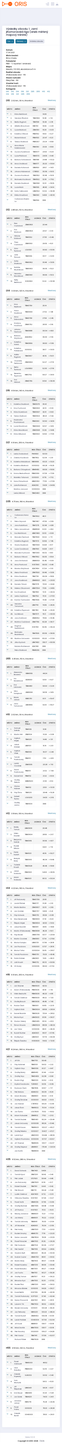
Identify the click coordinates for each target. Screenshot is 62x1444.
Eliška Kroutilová (21, 195)
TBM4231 (28, 1397)
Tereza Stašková (21, 142)
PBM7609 (34, 1339)
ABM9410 (34, 1072)
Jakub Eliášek (17, 745)
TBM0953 (29, 268)
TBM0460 (36, 493)
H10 (43, 91)
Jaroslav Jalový (17, 1402)
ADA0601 (35, 1033)
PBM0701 (35, 954)
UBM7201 (34, 1284)
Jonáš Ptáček (19, 903)
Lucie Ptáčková (21, 156)
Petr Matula (19, 1092)
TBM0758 (28, 318)
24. (12, 610)
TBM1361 (36, 195)
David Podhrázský (19, 770)
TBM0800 (36, 919)
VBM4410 (28, 1393)
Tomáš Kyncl (20, 1174)
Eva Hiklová (17, 381)
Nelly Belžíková (18, 281)
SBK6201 (34, 1312)
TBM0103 (34, 1080)
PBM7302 (34, 1304)
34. (12, 1300)
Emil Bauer (18, 1393)
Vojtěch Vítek (17, 752)
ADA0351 (35, 485)
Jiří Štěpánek (18, 1387)
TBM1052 (28, 237)
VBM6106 (34, 1202)
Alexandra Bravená (18, 673)
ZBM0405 (36, 1021)
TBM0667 (36, 412)
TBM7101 (34, 1273)
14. (11, 167)
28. (12, 627)
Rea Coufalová (18, 224)
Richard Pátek (20, 1339)
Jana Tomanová (18, 705)
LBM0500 (35, 1017)
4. (11, 126)
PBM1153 (36, 138)
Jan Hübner (19, 1104)
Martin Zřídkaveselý (22, 931)
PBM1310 (28, 752)
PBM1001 (28, 878)
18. (11, 183)
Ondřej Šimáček (21, 1100)
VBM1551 (36, 167)
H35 (22, 94)
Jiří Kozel (18, 1323)
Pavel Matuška (21, 1269)
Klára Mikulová (20, 434)
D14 (17, 91)
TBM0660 (36, 426)
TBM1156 (36, 200)
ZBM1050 (28, 243)
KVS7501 (34, 1210)
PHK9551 (35, 454)
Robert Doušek (20, 1186)
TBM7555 (35, 633)
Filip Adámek (20, 1064)
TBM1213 (28, 792)
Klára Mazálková (21, 430)
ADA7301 (34, 1300)
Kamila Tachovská (22, 600)
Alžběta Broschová (22, 126)
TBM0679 (36, 404)
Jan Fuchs (19, 1273)
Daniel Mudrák (20, 1013)
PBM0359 (35, 473)
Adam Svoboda (17, 878)
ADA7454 (35, 568)
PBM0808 (36, 931)
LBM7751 (35, 605)
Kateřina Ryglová (21, 541)
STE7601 (34, 1178)
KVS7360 (35, 564)
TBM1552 (36, 179)
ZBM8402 (34, 1316)
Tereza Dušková (20, 416)
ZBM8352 (36, 618)
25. (12, 614)
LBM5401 (28, 1388)
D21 (27, 91)
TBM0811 (35, 927)
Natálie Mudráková (18, 268)
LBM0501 (35, 1037)
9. (11, 147)
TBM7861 (35, 592)
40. (12, 1323)
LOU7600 (35, 1111)
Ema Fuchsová (20, 408)
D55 (38, 91)
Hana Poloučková (21, 481)
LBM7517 (34, 1276)
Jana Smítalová (21, 560)
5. (11, 130)
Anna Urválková (21, 163)
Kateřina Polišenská (18, 349)
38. (12, 1316)
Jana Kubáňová (21, 525)
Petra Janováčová (22, 529)
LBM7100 (34, 1280)
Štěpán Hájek (19, 923)
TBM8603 (35, 1127)
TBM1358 (36, 183)
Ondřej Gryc (19, 1076)
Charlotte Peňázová (18, 362)
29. (12, 633)
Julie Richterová (20, 485)
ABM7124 (34, 1245)
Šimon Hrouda (20, 1025)
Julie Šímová (17, 256)
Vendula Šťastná (21, 118)
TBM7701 (34, 1060)
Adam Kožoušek (21, 1115)
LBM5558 (29, 692)
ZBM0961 (28, 275)
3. (11, 122)
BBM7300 (34, 1327)
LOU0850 (28, 368)
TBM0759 (28, 305)
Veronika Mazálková (18, 274)
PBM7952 (35, 557)
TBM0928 (28, 866)
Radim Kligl (19, 1080)
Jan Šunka (19, 1111)
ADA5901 (34, 1225)
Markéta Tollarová (21, 477)
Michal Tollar (19, 950)
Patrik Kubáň (16, 853)
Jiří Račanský (19, 899)
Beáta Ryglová (20, 122)
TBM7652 (35, 516)
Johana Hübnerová (22, 171)
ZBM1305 (28, 764)
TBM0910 (28, 859)
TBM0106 (34, 1068)
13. (11, 163)
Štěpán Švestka (20, 1041)
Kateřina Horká (17, 343)
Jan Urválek (19, 911)
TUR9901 (34, 1084)
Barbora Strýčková (18, 337)
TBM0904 (28, 834)
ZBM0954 (29, 231)
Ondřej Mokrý (20, 1072)
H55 (28, 94)
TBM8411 (34, 1221)
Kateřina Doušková (21, 404)
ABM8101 (34, 1323)
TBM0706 (36, 899)
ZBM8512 (34, 1115)
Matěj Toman (16, 828)
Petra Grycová (20, 521)
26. (12, 618)
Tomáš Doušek (20, 1119)
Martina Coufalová (22, 622)
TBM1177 (36, 163)
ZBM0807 (36, 907)
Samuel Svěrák (17, 729)
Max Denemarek (20, 919)
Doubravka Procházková (19, 421)
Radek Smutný (21, 1233)
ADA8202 (34, 1092)
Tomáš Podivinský (22, 1296)
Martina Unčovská (22, 638)
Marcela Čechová (22, 537)
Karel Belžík (19, 1292)
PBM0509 (35, 994)
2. (11, 118)
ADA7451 (35, 646)
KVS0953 (28, 281)
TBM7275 (35, 525)
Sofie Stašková (18, 262)
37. (12, 1312)
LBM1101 (28, 745)
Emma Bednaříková (22, 473)
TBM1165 (36, 187)
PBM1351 (36, 147)
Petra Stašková (21, 650)
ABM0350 (36, 481)
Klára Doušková (21, 576)
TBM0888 (28, 331)
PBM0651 (35, 421)
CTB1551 (36, 171)
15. (11, 171)
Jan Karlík (19, 1151)
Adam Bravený (20, 1096)
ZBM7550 (36, 572)
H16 (12, 94)
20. (12, 191)
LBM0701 (35, 942)
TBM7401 (34, 1170)
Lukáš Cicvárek (17, 764)
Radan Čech (19, 1005)
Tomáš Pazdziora (21, 954)
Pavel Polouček (21, 1241)
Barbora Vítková (21, 557)
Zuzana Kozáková (22, 175)
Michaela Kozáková (23, 179)
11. (11, 156)
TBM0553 (36, 434)
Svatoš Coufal (20, 1257)
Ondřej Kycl (18, 1037)
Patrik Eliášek (19, 958)
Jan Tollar (18, 1029)
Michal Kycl (18, 1017)
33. (12, 1296)
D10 (7, 91)
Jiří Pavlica (19, 1210)
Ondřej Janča (17, 803)
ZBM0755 (28, 381)
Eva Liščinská (17, 686)
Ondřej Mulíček (21, 1206)
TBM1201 (28, 739)
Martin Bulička (20, 907)
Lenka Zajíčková (21, 596)
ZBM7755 (35, 622)
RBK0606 (35, 1001)
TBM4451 (29, 686)
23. (12, 605)
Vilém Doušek (17, 834)
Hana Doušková (18, 311)
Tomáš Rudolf (20, 1316)
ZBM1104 (28, 734)
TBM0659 (28, 312)
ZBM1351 (36, 130)
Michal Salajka (20, 942)
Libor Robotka (17, 1369)
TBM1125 (28, 729)
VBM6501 (34, 1214)
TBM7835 (34, 1088)
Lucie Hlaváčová (20, 426)
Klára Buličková (21, 114)
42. (12, 1331)
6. (11, 134)
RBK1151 (35, 126)
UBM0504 (36, 1025)
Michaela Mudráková (19, 633)
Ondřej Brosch (20, 1001)
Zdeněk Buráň (17, 1414)
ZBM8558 (36, 529)
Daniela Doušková (22, 183)
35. (12, 1304)
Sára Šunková (17, 249)
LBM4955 (29, 705)
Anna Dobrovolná (18, 318)
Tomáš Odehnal (20, 998)
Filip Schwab (19, 915)
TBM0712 (35, 962)
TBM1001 (28, 853)
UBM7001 (34, 1229)
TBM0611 (35, 1005)
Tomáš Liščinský (21, 1221)
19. (11, 187)
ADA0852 (28, 337)
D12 (12, 91)
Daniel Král (18, 776)
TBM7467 (35, 521)
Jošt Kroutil (18, 962)
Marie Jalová (16, 698)
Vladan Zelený (20, 1021)
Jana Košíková (21, 618)
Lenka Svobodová (21, 454)
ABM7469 (36, 533)
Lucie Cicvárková (21, 549)
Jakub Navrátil (20, 927)
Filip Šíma (18, 792)
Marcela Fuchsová (22, 553)
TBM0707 (35, 911)
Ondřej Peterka (21, 1131)
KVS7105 (34, 1292)
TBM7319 (34, 1249)
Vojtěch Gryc (20, 1068)
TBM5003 (28, 1362)
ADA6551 (29, 680)
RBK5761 (29, 698)
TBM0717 (35, 903)
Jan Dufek (18, 1397)
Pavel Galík (19, 1202)
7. (11, 138)
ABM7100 (34, 1241)
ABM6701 (34, 1233)
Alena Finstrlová (21, 572)
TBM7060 (36, 545)
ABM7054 (36, 588)
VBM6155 (29, 673)
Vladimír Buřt (20, 1253)
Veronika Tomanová (19, 605)
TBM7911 (34, 1186)
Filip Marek (18, 935)
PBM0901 (28, 872)
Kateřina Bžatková (21, 465)
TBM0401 (34, 1119)
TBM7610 (34, 1261)
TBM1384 (36, 118)
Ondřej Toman (20, 1276)
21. (11, 195)
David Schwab (20, 1170)
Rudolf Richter (19, 1033)
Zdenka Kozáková (21, 457)
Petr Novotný (20, 1331)
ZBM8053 (36, 560)
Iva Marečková (18, 679)
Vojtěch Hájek (17, 739)
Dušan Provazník (21, 1300)
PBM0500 (36, 998)
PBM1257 (36, 142)
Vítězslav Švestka (22, 1198)
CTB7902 (34, 1104)
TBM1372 (36, 156)
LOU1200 (28, 797)
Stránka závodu (36, 41)
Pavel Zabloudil (18, 1362)
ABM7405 (34, 1206)
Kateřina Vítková (21, 134)
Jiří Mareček (20, 1225)
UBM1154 (36, 191)
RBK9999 (35, 461)
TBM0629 (35, 1013)
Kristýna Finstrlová (18, 324)
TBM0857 (28, 356)
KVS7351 (35, 627)
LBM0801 (35, 958)
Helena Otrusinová (22, 588)
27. (12, 622)
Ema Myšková (17, 305)
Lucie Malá (19, 187)
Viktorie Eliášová (17, 237)
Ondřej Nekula (17, 781)
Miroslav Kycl (20, 1280)
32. (12, 1292)
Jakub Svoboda (17, 872)
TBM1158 (36, 122)
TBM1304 (28, 804)
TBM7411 (34, 1335)
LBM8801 (34, 1147)
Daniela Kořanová (22, 167)
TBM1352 (36, 175)
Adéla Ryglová (17, 355)
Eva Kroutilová (20, 592)
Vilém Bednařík (20, 994)
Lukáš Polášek (20, 1320)
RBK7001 (34, 1269)
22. (12, 600)
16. (12, 175)
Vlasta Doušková (21, 545)
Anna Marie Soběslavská (20, 146)
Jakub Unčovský (21, 1123)
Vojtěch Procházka (22, 1139)
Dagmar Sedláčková (19, 627)
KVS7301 (34, 1198)
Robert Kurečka (21, 1265)
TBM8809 (34, 1151)
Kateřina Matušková (22, 461)
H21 (17, 94)
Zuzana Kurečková (22, 152)
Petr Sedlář (19, 1249)
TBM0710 (35, 915)
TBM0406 (35, 1076)
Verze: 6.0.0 (30, 1437)
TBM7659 (35, 537)
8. (11, 142)
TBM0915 (28, 841)
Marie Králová (20, 138)
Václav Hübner (17, 787)
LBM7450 (35, 642)
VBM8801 (34, 1096)
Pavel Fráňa (16, 1408)
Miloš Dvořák (20, 1327)
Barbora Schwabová (23, 159)
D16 (22, 91)
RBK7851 (35, 610)
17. (11, 179)
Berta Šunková (17, 368)
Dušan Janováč (21, 1237)
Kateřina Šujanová (22, 610)
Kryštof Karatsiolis (22, 1084)
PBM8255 (35, 650)
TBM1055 (28, 256)
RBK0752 (28, 375)
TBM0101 (34, 1064)
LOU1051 (28, 250)
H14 (7, 94)
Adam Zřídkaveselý (22, 990)
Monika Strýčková (22, 568)
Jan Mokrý (19, 1218)
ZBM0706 (36, 935)
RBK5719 (28, 1402)
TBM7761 (35, 576)
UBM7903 (34, 1182)
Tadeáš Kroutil (17, 866)
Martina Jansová (21, 489)
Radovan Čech (21, 1088)
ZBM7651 (35, 549)
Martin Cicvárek (20, 939)
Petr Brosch (19, 1190)
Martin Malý (19, 1261)
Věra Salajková (18, 692)
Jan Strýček (19, 986)
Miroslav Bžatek (21, 1288)
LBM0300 (35, 1135)
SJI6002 (28, 1375)
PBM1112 (28, 776)
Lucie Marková (20, 130)
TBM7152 (35, 596)
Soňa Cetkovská (21, 191)
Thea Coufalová (18, 243)
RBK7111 (33, 1190)
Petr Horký (19, 1229)
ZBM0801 (35, 939)
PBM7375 (35, 584)
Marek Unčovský (21, 1308)
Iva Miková (19, 614)
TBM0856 (28, 343)
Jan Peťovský (20, 1312)
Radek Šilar (19, 1284)
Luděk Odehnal (21, 1194)
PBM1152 (36, 134)
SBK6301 (34, 1253)
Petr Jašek (19, 1178)
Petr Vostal (19, 1335)
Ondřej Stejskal (21, 1147)
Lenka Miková (19, 493)
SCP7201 (34, 1296)
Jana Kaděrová (21, 580)
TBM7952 (35, 457)
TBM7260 (36, 553)
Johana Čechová (17, 330)
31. (11, 642)
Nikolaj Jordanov (21, 1214)
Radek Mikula (16, 847)
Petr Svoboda (20, 1245)
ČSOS (42, 1441)
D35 (32, 91)
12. (11, 159)
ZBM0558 (36, 430)
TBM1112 (28, 787)
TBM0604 (36, 1009)
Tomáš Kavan (20, 1127)
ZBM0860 (29, 362)
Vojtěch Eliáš (19, 1009)
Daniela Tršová (21, 584)
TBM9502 (34, 1107)
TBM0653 (36, 408)
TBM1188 (36, 159)
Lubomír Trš (19, 1304)
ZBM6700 (35, 1257)
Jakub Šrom (19, 1107)
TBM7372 (35, 541)
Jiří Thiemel (19, 1143)
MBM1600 (29, 781)
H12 (48, 91)
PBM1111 (28, 758)
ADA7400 (34, 1194)
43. (12, 1335)
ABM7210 (34, 1265)
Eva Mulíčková (20, 533)
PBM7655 (35, 600)
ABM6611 (34, 1218)
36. (12, 1308)
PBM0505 (35, 990)
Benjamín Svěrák (17, 840)
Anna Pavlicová (21, 564)
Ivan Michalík (17, 1381)
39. (12, 1320)
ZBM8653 (36, 580)
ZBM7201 (34, 1174)
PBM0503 (35, 986)
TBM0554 (36, 416)
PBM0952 (29, 262)
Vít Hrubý (17, 966)
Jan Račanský (20, 1182)
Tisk (9, 41)
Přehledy (20, 41)
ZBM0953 (29, 224)
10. (12, 152)
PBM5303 (28, 1369)
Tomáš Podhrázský (19, 758)
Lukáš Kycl (19, 1135)
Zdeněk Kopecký (17, 1375)
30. (12, 638)
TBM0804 (36, 923)
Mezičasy (52, 100)
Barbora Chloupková (22, 469)
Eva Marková (17, 230)
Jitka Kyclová (20, 642)
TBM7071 (35, 614)
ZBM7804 (34, 1237)
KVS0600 (36, 1041)
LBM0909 (28, 828)
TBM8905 (34, 1143)
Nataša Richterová (22, 646)
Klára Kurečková (20, 412)
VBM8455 (35, 469)
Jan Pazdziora (20, 946)
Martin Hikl (18, 734)
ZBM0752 (28, 324)
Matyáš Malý (17, 859)
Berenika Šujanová (18, 374)
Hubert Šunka (16, 797)
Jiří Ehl (17, 1060)
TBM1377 (36, 152)
